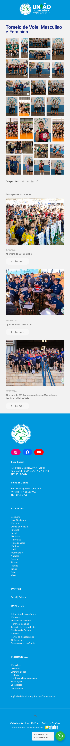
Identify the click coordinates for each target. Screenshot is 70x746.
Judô (13, 549)
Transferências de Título (23, 643)
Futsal (14, 533)
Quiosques (16, 640)
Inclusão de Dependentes (23, 627)
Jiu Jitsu (15, 546)
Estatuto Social (18, 671)
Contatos (15, 617)
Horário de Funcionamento (24, 678)
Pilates (14, 562)
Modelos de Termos (21, 630)
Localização (16, 684)
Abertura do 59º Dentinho (19, 254)
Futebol (15, 529)
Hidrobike (16, 539)
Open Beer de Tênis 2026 (18, 324)
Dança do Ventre (19, 526)
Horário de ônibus (20, 623)
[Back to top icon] (35, 715)
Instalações (16, 681)
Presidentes (17, 688)
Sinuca (14, 569)
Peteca (14, 559)
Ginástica (15, 536)
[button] (12, 48)
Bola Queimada (18, 520)
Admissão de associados (23, 614)
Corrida (15, 523)
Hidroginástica (18, 542)
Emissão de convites (21, 620)
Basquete (15, 516)
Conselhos (16, 665)
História (15, 675)
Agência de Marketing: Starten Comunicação (33, 696)
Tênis (13, 572)
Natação (15, 555)
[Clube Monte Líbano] (35, 9)
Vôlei (13, 575)
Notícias (15, 633)
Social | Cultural (19, 597)
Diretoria (15, 668)
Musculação (17, 552)
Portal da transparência (22, 636)
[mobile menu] (65, 7)
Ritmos (14, 565)
